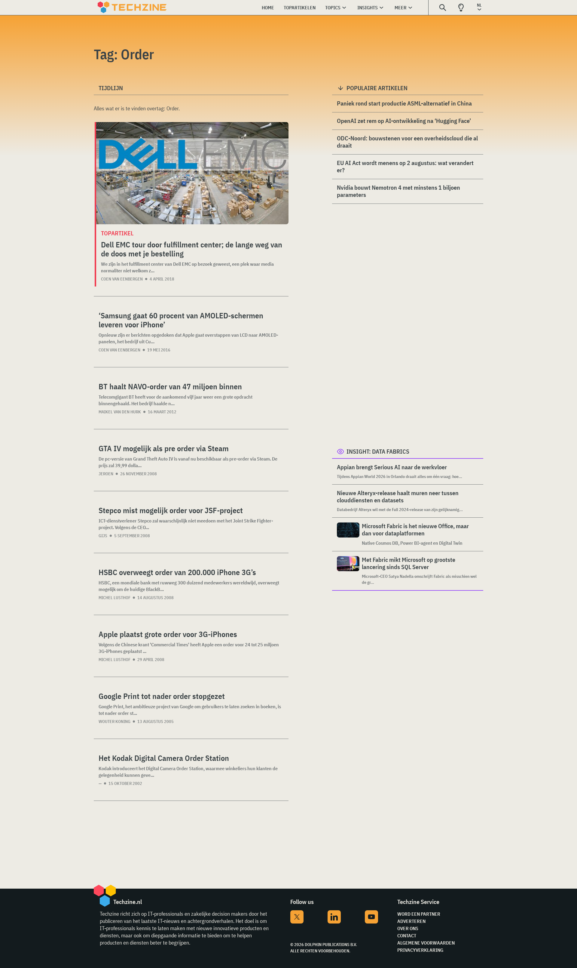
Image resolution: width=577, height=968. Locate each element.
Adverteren (411, 921)
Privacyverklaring (420, 950)
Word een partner (418, 914)
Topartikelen (300, 8)
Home (268, 8)
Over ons (407, 928)
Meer (401, 8)
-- (100, 783)
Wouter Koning (114, 721)
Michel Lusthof (114, 597)
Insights (367, 8)
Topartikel (117, 233)
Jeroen (106, 473)
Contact (406, 936)
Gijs (103, 535)
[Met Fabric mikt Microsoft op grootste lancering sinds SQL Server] (348, 570)
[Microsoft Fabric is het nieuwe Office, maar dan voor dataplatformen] (348, 534)
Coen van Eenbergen (122, 279)
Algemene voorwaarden (426, 943)
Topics (332, 8)
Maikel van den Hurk (120, 412)
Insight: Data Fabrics (378, 451)
